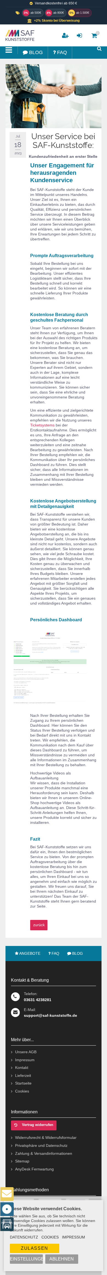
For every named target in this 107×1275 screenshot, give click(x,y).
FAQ (54, 953)
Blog (77, 953)
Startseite (23, 1083)
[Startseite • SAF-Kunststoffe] (19, 35)
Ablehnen (61, 1259)
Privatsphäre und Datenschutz (41, 1145)
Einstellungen (26, 1259)
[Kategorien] (9, 50)
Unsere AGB (25, 1052)
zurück (39, 925)
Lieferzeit (23, 1075)
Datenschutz (24, 1237)
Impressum (25, 1060)
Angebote (29, 953)
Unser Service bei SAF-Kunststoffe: (63, 141)
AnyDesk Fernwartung (34, 1169)
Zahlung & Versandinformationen (43, 1153)
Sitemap (22, 1161)
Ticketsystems (42, 425)
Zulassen (34, 1248)
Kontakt (21, 1067)
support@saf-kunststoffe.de (50, 1015)
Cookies (22, 1091)
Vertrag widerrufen (37, 1125)
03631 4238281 (37, 1000)
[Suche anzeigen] (99, 48)
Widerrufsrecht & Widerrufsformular (46, 1137)
